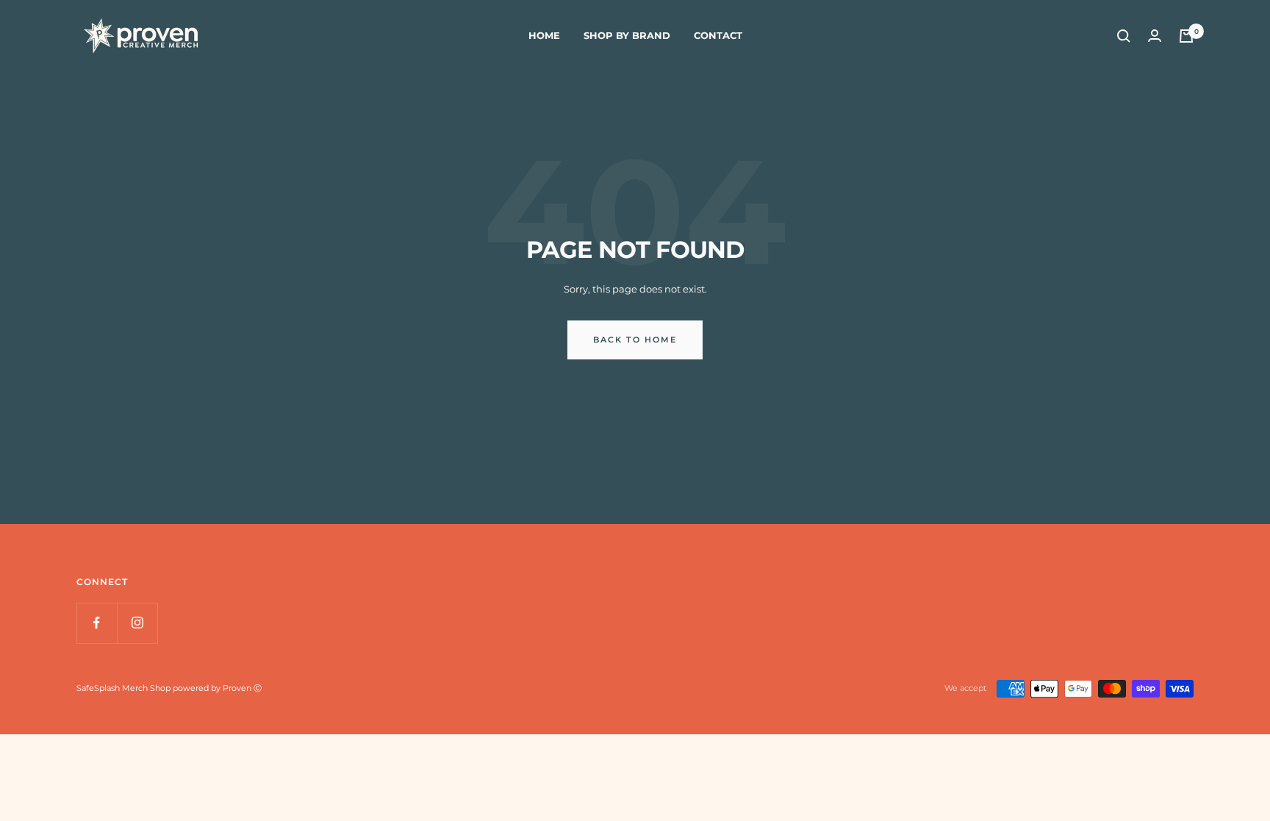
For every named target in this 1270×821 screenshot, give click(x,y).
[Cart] (1186, 36)
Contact (718, 35)
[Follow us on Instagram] (137, 623)
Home (544, 35)
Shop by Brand (627, 35)
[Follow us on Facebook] (96, 623)
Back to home (635, 339)
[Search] (1123, 36)
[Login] (1154, 35)
